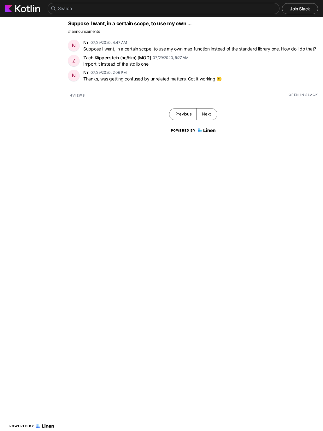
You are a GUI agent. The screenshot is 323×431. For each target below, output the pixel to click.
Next (206, 113)
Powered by (21, 426)
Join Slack (300, 8)
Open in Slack (303, 95)
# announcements (84, 31)
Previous (183, 113)
